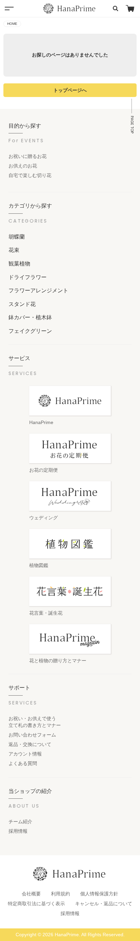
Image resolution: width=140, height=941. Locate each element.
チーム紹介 (20, 821)
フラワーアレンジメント (38, 290)
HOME (12, 24)
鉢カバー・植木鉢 (30, 317)
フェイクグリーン (30, 331)
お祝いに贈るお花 (27, 156)
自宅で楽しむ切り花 (29, 175)
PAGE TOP (132, 124)
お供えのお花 (22, 165)
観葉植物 (19, 263)
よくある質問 (22, 763)
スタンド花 (22, 304)
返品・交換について (29, 744)
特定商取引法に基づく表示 (36, 903)
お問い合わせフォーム (32, 734)
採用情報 (18, 831)
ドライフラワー (27, 277)
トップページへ (70, 90)
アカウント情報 (25, 754)
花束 (13, 250)
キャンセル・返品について (103, 903)
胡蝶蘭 (16, 236)
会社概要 (31, 893)
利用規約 (60, 893)
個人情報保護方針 (99, 893)
